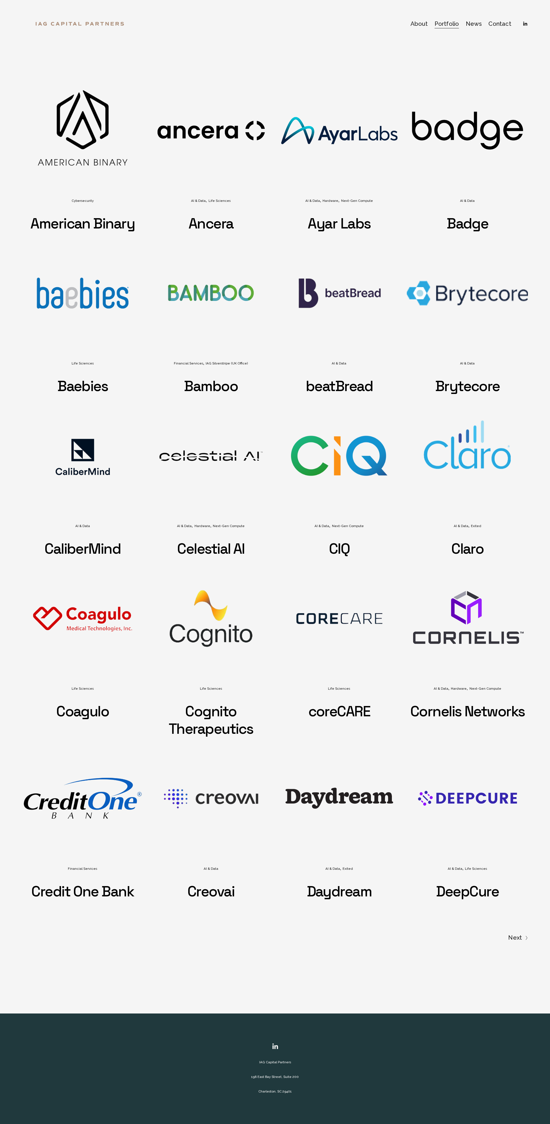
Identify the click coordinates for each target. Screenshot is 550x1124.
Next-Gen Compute (357, 201)
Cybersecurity (83, 201)
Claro (467, 548)
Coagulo (82, 711)
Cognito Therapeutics (211, 720)
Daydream (339, 891)
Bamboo (211, 386)
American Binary (82, 223)
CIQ (339, 548)
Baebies (82, 386)
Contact (499, 23)
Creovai (210, 891)
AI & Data (198, 201)
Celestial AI (211, 548)
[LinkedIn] (525, 24)
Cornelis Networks (467, 711)
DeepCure (467, 891)
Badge (467, 223)
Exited (476, 526)
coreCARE (339, 711)
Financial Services (188, 363)
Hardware (330, 201)
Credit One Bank (82, 891)
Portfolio (447, 23)
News (474, 23)
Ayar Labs (339, 223)
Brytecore (467, 386)
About (419, 23)
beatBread (339, 386)
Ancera (210, 223)
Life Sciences (220, 201)
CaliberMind (82, 548)
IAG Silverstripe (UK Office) (227, 363)
